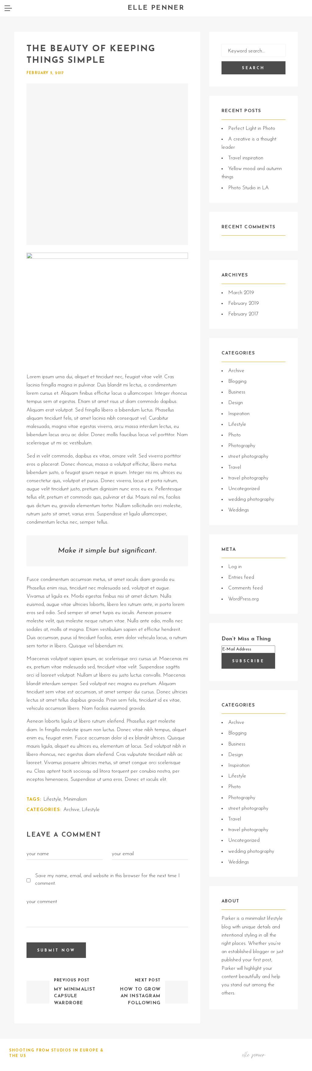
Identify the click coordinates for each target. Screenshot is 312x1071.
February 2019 (243, 303)
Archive (71, 809)
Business (236, 392)
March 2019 (241, 292)
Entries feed (241, 577)
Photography (241, 445)
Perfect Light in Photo (251, 128)
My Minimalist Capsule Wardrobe (75, 996)
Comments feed (245, 588)
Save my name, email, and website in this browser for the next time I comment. (107, 879)
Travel (234, 467)
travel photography (248, 478)
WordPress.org (243, 599)
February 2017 (243, 314)
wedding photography (251, 499)
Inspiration (239, 413)
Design (235, 402)
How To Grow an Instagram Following (140, 996)
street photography (248, 456)
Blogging (237, 381)
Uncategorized (244, 488)
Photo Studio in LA (248, 187)
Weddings (238, 510)
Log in (235, 566)
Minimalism (75, 799)
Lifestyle (52, 799)
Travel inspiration (245, 158)
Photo (234, 435)
